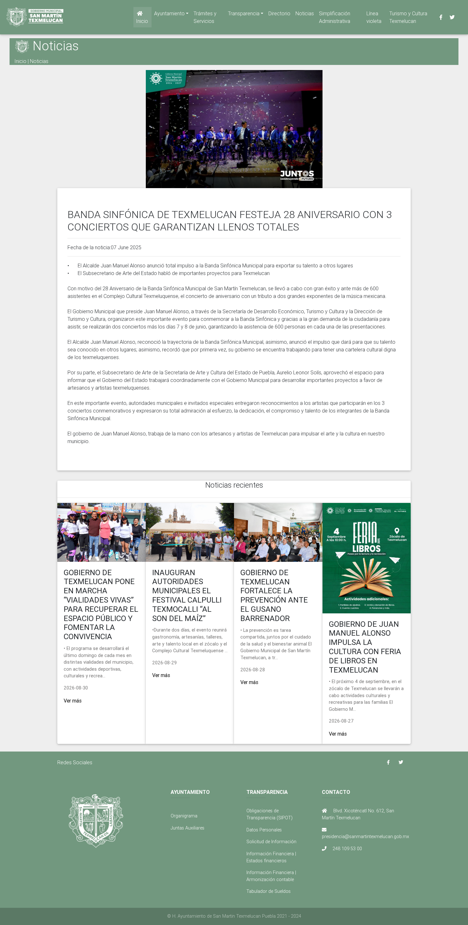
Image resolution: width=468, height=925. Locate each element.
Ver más (73, 700)
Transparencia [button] (243, 13)
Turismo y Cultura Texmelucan (408, 17)
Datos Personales (264, 830)
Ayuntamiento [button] (169, 13)
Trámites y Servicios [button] (205, 17)
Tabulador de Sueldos (268, 891)
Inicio (142, 21)
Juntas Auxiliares (187, 828)
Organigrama (184, 816)
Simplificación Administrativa (334, 17)
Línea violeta (373, 17)
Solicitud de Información (271, 841)
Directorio (279, 13)
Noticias (304, 13)
